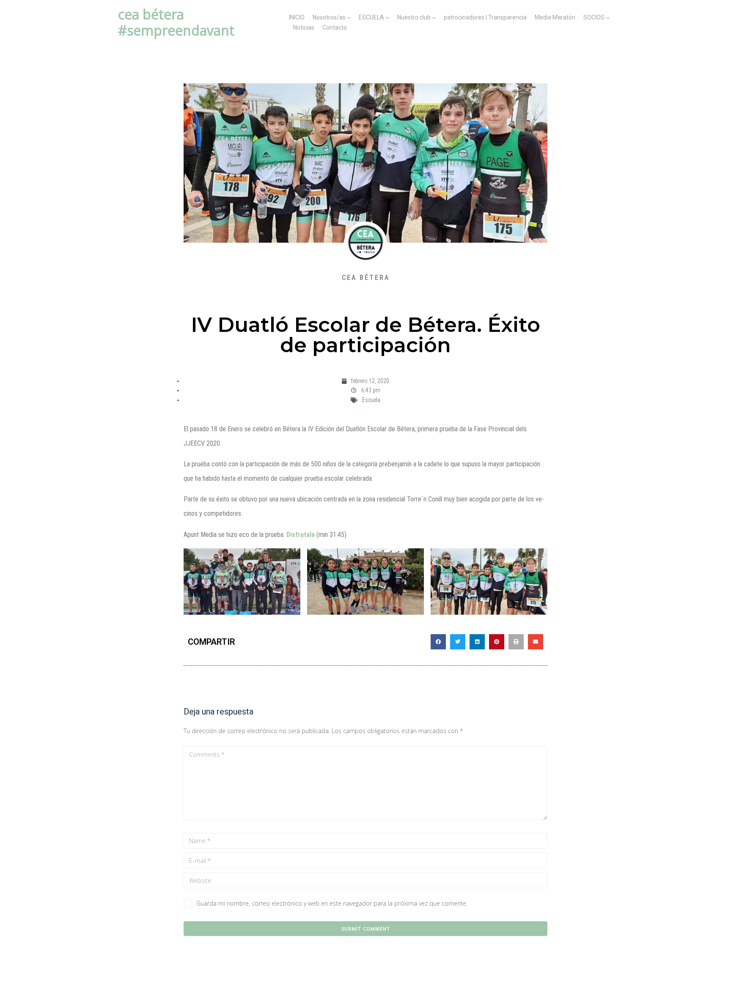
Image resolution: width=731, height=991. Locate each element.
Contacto (334, 27)
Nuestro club (414, 17)
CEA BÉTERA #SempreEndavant (176, 22)
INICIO (297, 17)
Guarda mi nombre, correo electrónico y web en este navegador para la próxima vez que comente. (331, 903)
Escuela (371, 400)
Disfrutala (300, 535)
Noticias (303, 27)
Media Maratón (555, 17)
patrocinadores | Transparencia (485, 17)
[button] (438, 641)
